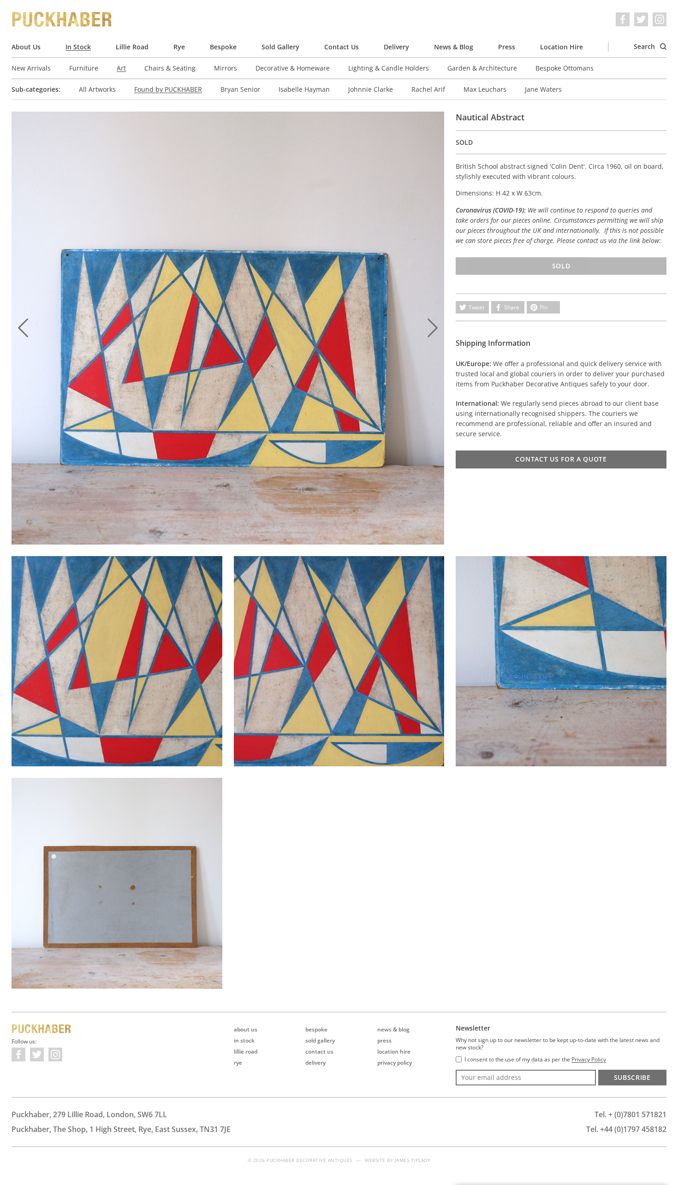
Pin (543, 307)
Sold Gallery (280, 46)
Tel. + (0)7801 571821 (630, 1114)
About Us (26, 46)
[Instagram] (659, 19)
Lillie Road (132, 46)
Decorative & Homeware (293, 68)
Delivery (396, 46)
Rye (179, 46)
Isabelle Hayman (304, 89)
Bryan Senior (240, 89)
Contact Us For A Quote (561, 459)
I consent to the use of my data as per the (535, 1059)
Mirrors (225, 68)
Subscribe (632, 1077)
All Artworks (97, 89)
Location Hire (561, 46)
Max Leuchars (485, 89)
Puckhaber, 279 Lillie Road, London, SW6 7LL (89, 1114)
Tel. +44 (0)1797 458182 (626, 1129)
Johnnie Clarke (370, 89)
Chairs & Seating (170, 68)
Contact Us (341, 46)
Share (511, 307)
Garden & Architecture (482, 68)
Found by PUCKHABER (168, 89)
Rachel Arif (428, 89)
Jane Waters (543, 89)
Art (121, 68)
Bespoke (223, 46)
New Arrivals (31, 68)
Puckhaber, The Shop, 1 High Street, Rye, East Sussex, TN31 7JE (121, 1129)
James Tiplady (413, 1160)
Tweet (476, 307)
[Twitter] (641, 19)
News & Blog (453, 46)
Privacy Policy (394, 1062)
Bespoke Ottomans (564, 68)
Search (645, 46)
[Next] (432, 327)
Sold (561, 265)
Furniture (83, 68)
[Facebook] (623, 19)
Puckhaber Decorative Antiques (62, 19)
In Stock (78, 46)
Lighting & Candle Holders (388, 68)
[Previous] (23, 327)
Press (506, 46)
